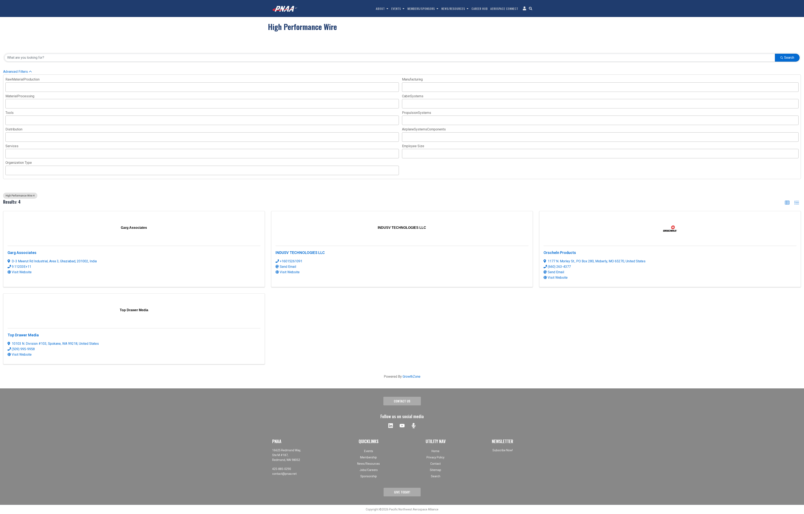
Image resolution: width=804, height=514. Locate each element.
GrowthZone (411, 377)
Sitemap (435, 470)
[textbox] (8, 87)
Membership (368, 457)
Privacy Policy (435, 457)
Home (435, 451)
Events (368, 451)
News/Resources (368, 463)
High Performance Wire (19, 195)
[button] (787, 203)
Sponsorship (368, 476)
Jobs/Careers (368, 470)
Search (789, 58)
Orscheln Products (560, 252)
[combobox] (202, 87)
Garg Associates (22, 252)
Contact (435, 463)
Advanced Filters (15, 72)
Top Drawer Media (23, 335)
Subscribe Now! (502, 450)
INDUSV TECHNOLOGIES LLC (300, 252)
